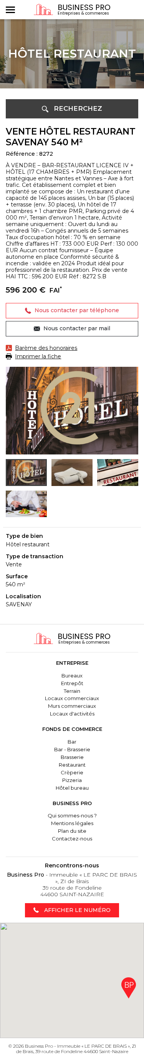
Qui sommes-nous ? (72, 815)
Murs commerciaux (72, 706)
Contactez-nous (72, 838)
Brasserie (72, 757)
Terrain (72, 691)
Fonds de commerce (72, 729)
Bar (72, 742)
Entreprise (72, 663)
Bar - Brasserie (72, 749)
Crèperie (72, 772)
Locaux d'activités (72, 714)
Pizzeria (72, 780)
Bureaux (72, 675)
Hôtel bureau (72, 788)
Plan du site (72, 831)
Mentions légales (72, 823)
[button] (72, 109)
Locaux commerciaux (72, 698)
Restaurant (72, 765)
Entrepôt (72, 683)
